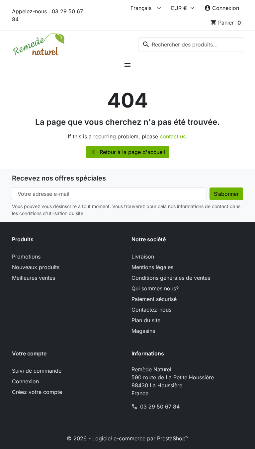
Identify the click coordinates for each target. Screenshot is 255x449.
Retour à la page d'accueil (128, 152)
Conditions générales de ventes (170, 277)
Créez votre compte (37, 392)
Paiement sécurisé (154, 299)
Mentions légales (152, 267)
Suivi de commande (36, 370)
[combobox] (190, 44)
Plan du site (145, 320)
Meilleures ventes (33, 277)
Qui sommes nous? (155, 288)
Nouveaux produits (35, 267)
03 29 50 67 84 (160, 406)
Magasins (143, 331)
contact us (173, 136)
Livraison (142, 256)
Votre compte (29, 353)
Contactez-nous (151, 309)
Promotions (26, 256)
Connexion (25, 381)
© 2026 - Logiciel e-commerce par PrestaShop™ (128, 438)
